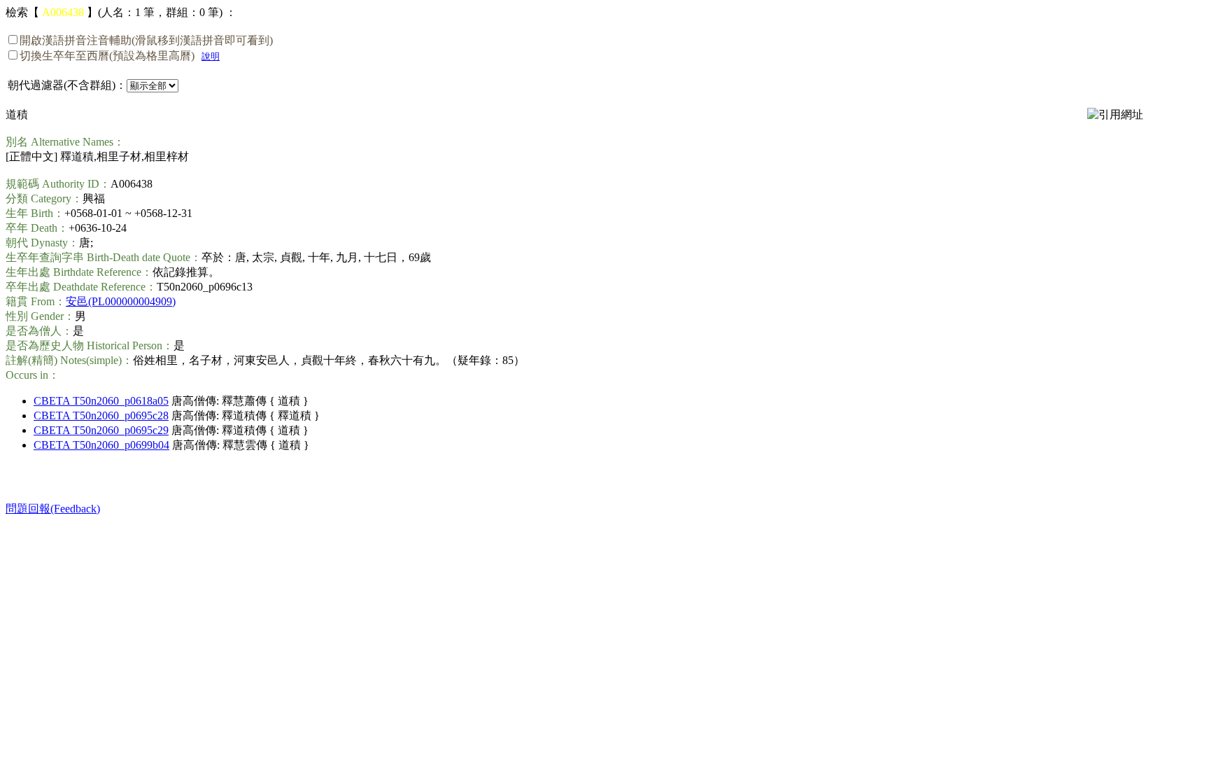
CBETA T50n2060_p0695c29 (101, 430)
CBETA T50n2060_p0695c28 (101, 415)
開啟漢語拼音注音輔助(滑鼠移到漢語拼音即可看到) (146, 40)
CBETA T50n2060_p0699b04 (101, 445)
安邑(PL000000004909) (121, 301)
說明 (211, 56)
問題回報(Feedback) (53, 509)
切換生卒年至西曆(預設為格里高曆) (107, 56)
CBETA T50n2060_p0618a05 (101, 401)
